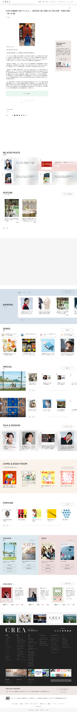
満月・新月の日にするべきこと (66, 647)
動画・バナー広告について (34, 703)
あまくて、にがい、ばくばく (55, 647)
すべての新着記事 (8, 637)
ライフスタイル (8, 645)
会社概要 (21, 703)
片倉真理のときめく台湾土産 (21, 640)
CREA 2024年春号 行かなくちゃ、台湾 (31, 665)
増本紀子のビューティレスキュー (21, 660)
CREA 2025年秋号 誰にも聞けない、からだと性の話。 (32, 649)
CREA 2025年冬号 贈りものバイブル (31, 657)
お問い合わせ (27, 703)
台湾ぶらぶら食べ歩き (20, 639)
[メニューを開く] (72, 2)
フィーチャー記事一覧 (68, 193)
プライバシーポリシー (62, 703)
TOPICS (7, 658)
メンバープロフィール (31, 681)
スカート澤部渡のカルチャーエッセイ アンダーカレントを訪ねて (55, 650)
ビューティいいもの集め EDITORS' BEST (20, 655)
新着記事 (39, 1)
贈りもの (7, 639)
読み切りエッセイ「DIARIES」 (55, 640)
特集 (47, 1)
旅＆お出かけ (7, 640)
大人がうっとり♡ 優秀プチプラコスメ (21, 657)
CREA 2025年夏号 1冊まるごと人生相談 (31, 652)
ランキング (7, 651)
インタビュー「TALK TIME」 (55, 645)
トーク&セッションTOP (43, 637)
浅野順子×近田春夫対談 (43, 641)
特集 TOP (67, 368)
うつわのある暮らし (20, 652)
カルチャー (8, 111)
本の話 (8, 17)
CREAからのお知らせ (15, 703)
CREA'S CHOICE (8, 656)
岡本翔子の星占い (64, 639)
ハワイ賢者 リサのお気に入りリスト (21, 643)
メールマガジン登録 (63, 689)
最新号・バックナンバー (9, 681)
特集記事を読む (9, 568)
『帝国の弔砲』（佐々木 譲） (10, 46)
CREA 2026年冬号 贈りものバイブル (31, 646)
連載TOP (18, 637)
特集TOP (29, 637)
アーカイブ (7, 653)
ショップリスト (9, 571)
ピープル (18, 681)
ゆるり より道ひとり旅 (54, 652)
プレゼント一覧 (58, 68)
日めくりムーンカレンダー (66, 645)
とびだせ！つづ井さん (54, 642)
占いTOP (67, 504)
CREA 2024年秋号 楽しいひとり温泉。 (31, 660)
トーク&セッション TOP (67, 426)
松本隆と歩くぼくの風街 (43, 643)
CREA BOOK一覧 (68, 583)
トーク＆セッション (52, 1)
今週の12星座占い (64, 642)
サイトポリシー (55, 703)
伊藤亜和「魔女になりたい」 (55, 639)
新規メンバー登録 (63, 59)
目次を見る (10, 565)
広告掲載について (42, 703)
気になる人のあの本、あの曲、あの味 (44, 640)
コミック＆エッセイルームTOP (67, 467)
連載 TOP (67, 329)
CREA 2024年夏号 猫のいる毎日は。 (31, 663)
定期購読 (48, 703)
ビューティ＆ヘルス (8, 647)
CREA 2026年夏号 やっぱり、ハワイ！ (31, 640)
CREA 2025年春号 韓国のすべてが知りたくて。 (32, 655)
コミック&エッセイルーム (62, 1)
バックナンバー (31, 540)
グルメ (7, 642)
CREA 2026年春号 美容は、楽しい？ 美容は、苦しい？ (32, 642)
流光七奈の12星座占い (65, 640)
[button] (4, 228)
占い (68, 1)
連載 (43, 1)
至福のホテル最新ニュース (20, 646)
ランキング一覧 (67, 291)
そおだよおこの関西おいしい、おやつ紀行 (21, 649)
